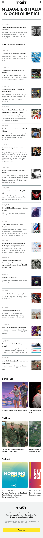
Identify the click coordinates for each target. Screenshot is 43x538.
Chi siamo (13, 513)
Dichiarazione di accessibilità (21, 517)
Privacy (31, 513)
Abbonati (21, 530)
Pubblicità (22, 513)
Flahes (6, 418)
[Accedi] (40, 2)
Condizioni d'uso (31, 515)
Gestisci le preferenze (14, 515)
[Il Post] (21, 2)
